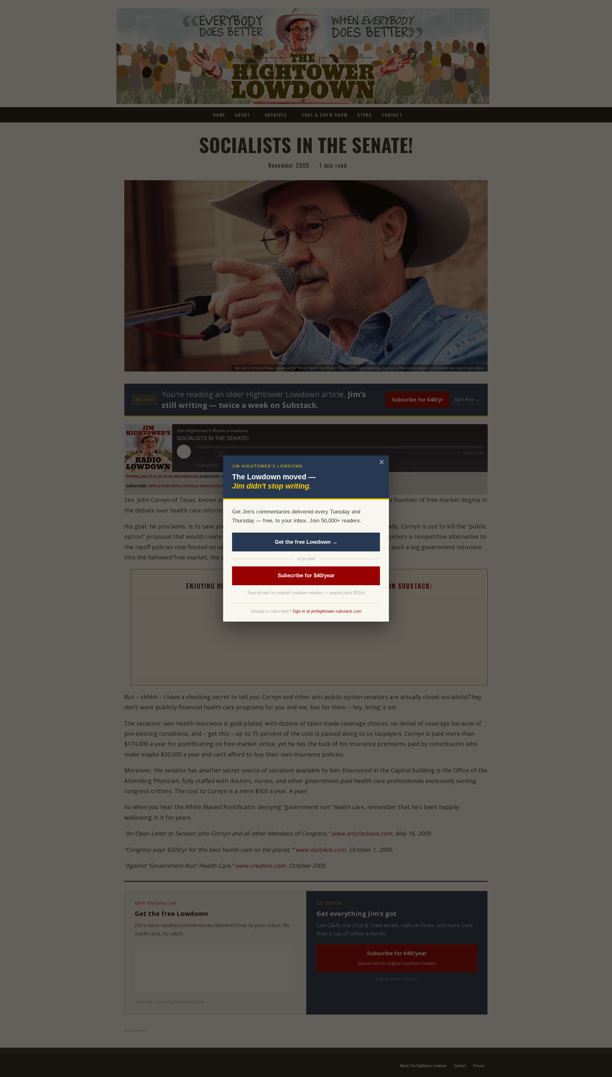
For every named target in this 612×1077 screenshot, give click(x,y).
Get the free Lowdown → (306, 542)
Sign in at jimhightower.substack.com (326, 611)
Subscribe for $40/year (306, 575)
